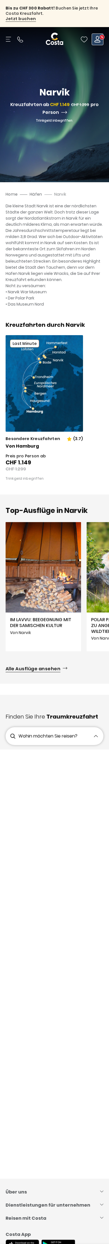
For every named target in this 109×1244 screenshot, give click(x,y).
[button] (84, 39)
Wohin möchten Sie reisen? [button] (47, 736)
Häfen (36, 194)
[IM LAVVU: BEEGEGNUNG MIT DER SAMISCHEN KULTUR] (43, 586)
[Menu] (9, 39)
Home (12, 194)
